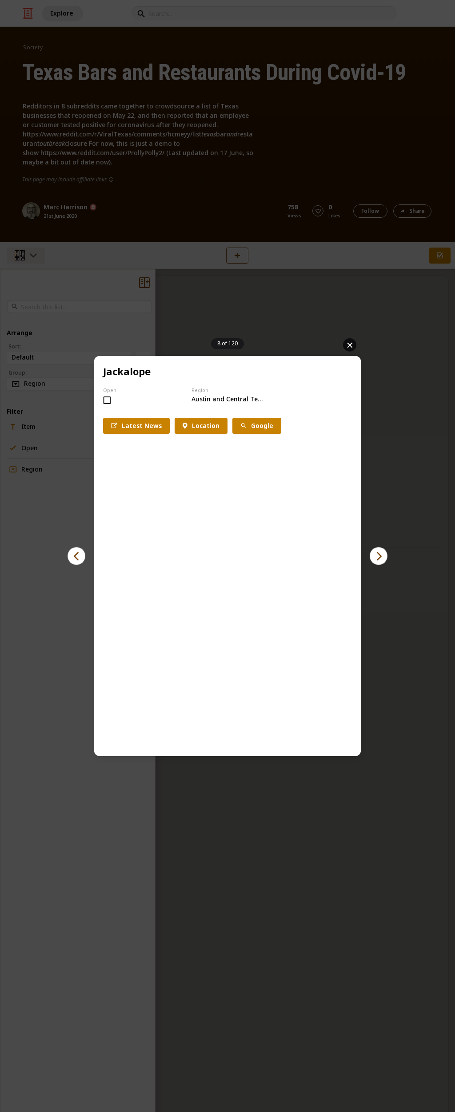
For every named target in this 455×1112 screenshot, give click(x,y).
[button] (76, 556)
